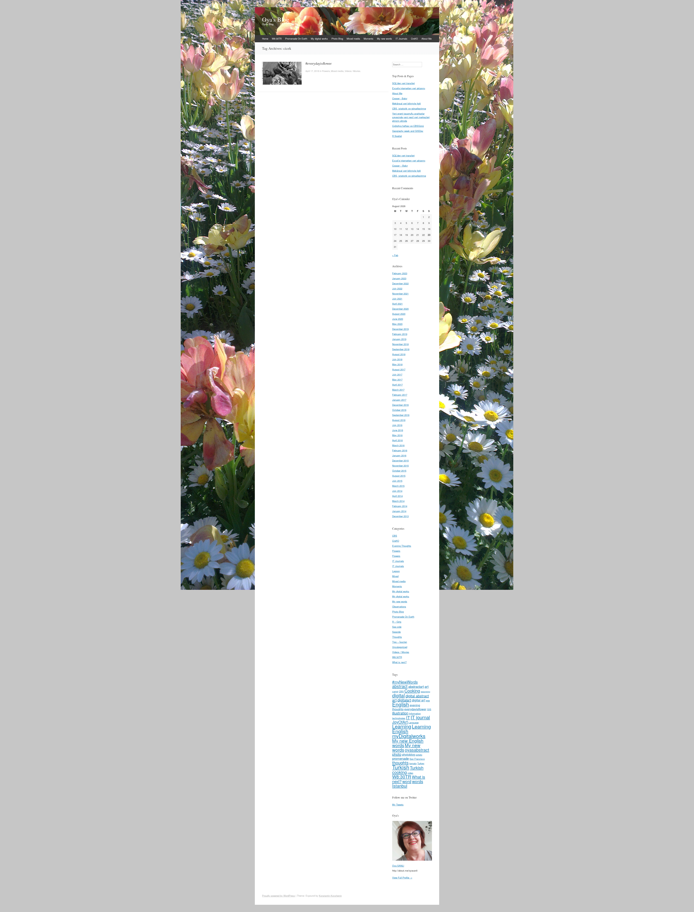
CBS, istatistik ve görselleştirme (409, 108)
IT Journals (401, 38)
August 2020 (398, 314)
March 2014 (398, 501)
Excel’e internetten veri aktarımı (408, 160)
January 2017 (399, 400)
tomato (413, 763)
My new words (384, 38)
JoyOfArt (400, 722)
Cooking (412, 691)
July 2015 (397, 480)
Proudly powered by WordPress (278, 895)
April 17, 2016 (312, 70)
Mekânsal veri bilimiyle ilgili (406, 103)
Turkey (420, 763)
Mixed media (353, 38)
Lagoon (396, 571)
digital (398, 695)
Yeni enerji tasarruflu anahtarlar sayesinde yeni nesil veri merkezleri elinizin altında (411, 117)
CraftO (414, 38)
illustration (400, 713)
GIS (429, 709)
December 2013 (400, 516)
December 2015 (400, 460)
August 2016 (398, 420)
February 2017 (399, 394)
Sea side (396, 626)
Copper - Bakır (399, 98)
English (400, 704)
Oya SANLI (398, 865)
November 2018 (400, 344)
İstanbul (399, 786)
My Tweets (398, 804)
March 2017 (398, 389)
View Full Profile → (402, 877)
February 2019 (399, 334)
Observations (399, 606)
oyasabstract (417, 750)
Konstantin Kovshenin (330, 895)
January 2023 (399, 278)
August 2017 (398, 369)
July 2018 (397, 359)
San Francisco (417, 759)
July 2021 (397, 298)
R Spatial (397, 136)
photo (396, 754)
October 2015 (399, 470)
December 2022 (400, 283)
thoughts (400, 762)
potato (419, 754)
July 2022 (397, 288)
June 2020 (397, 319)
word (406, 781)
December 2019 (400, 329)
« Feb (395, 255)
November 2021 (400, 293)
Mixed (395, 576)
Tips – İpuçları (399, 642)
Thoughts (397, 637)
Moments (368, 38)
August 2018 (398, 354)
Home (265, 38)
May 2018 (397, 364)
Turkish (400, 767)
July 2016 (397, 425)
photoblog (408, 754)
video (410, 773)
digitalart (404, 700)
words (417, 781)
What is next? (399, 662)
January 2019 (399, 339)
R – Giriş (396, 621)
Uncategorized (399, 647)
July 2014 (397, 491)
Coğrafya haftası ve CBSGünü (408, 126)
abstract (400, 686)
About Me (426, 38)
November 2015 (400, 465)
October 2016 (399, 410)
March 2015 (398, 486)
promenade (400, 758)
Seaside (396, 632)
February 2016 (399, 450)
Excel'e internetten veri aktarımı (408, 88)
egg (428, 700)
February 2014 (399, 506)
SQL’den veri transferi (403, 155)
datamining (425, 691)
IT (408, 717)
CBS (394, 535)
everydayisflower (415, 709)
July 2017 (397, 374)
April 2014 (397, 496)
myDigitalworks (408, 735)
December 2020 (400, 308)
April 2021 (397, 303)
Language (413, 722)
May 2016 (397, 435)
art (427, 686)
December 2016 (400, 405)
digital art (418, 700)
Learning (401, 726)
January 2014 (399, 511)
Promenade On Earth (296, 38)
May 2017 (397, 379)
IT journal (420, 717)
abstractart (416, 686)
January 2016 (399, 455)
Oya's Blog (275, 19)
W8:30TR (277, 38)
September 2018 (400, 349)
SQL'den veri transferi (403, 83)
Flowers (326, 70)
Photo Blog (337, 38)
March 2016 (398, 445)
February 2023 (399, 273)
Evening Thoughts (401, 546)
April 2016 (397, 440)
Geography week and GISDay (407, 131)
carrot (395, 691)
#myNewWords (405, 681)
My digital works (319, 38)
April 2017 (397, 384)
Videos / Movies (352, 70)
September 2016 (400, 415)
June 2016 (397, 430)
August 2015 (398, 475)
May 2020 (397, 324)
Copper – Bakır (400, 165)
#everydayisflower (318, 63)
